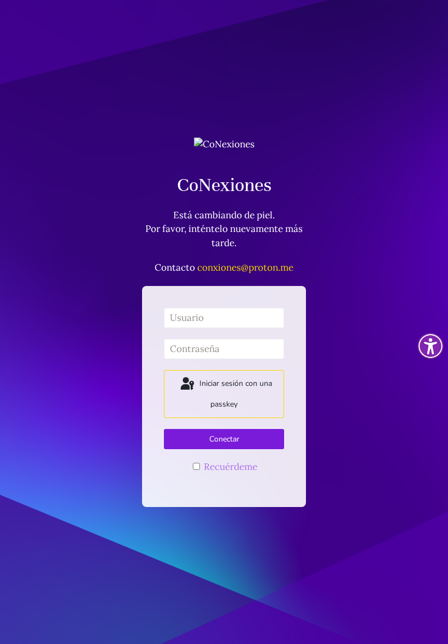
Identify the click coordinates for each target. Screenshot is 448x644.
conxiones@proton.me (245, 267)
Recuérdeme (229, 467)
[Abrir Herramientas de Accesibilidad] (430, 346)
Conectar (224, 439)
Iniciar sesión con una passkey (234, 394)
